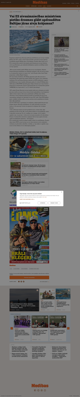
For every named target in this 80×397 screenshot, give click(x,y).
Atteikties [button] (42, 203)
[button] (40, 199)
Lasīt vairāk (44, 197)
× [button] (61, 192)
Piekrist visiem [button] (54, 203)
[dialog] (40, 198)
